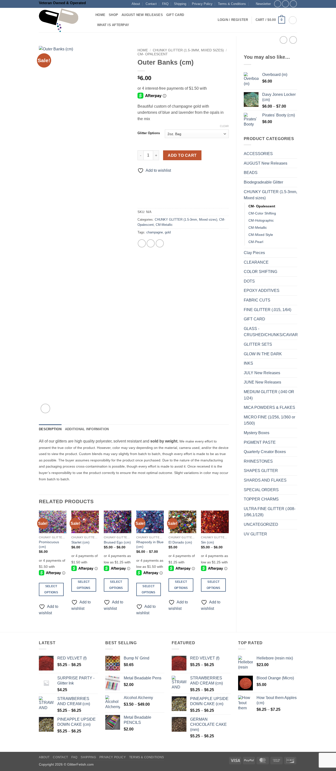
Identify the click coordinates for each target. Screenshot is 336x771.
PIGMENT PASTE (260, 442)
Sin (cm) (207, 542)
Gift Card (175, 15)
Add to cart (182, 155)
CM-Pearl (255, 242)
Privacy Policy (202, 4)
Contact (151, 4)
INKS (248, 363)
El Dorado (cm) (180, 542)
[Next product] (283, 40)
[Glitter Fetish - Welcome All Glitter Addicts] (63, 20)
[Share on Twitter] (151, 243)
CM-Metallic (257, 227)
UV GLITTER (255, 534)
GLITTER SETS (258, 344)
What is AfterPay (113, 25)
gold (168, 232)
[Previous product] (293, 40)
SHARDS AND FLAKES (265, 480)
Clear (224, 126)
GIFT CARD (254, 319)
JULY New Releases (262, 373)
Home (100, 15)
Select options (51, 589)
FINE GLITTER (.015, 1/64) (267, 310)
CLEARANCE (256, 262)
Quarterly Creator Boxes (265, 452)
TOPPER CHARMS (261, 499)
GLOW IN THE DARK (263, 354)
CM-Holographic (261, 220)
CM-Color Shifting (262, 213)
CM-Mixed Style (260, 235)
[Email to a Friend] (160, 243)
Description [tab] (50, 429)
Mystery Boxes (256, 433)
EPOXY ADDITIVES (261, 290)
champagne (154, 232)
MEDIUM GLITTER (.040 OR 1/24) (269, 395)
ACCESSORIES (258, 154)
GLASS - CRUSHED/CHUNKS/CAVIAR (271, 332)
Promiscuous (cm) (49, 544)
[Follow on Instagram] (285, 3)
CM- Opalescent (261, 206)
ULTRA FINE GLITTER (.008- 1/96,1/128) (269, 512)
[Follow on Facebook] (277, 3)
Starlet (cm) (80, 542)
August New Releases (142, 15)
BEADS (251, 173)
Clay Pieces (254, 253)
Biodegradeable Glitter (263, 182)
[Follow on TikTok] (293, 3)
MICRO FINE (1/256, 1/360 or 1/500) (269, 420)
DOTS (249, 281)
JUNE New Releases (262, 382)
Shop (113, 15)
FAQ (165, 4)
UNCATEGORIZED (261, 524)
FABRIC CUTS (257, 300)
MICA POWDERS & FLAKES (269, 407)
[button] (261, 4)
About (136, 4)
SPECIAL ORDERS (261, 490)
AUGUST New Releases (265, 163)
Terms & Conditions (232, 4)
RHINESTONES (258, 461)
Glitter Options (148, 133)
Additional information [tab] (87, 429)
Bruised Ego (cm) (117, 542)
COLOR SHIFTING (260, 272)
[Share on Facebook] (142, 243)
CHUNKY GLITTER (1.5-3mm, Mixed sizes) (270, 195)
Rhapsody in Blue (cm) (150, 544)
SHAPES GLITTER (261, 471)
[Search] (293, 20)
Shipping (180, 4)
